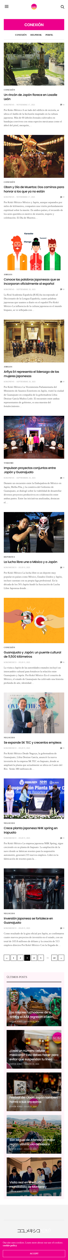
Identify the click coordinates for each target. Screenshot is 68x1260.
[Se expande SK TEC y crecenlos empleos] (34, 713)
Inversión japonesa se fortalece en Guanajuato (28, 920)
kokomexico (10, 567)
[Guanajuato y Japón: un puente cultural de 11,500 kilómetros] (34, 620)
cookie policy (10, 1245)
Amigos (8, 275)
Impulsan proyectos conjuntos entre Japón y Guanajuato (30, 470)
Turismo (9, 463)
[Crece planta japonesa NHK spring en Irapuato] (34, 798)
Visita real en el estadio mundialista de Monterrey (28, 1184)
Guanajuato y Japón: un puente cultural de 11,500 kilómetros (32, 654)
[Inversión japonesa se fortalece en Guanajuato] (34, 888)
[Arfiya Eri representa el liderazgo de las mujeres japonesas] (34, 341)
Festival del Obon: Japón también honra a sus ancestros (33, 1099)
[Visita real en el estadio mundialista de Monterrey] (34, 1176)
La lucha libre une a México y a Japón (30, 562)
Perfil (49, 35)
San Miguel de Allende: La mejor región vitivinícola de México (32, 1142)
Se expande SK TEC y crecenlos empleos (32, 742)
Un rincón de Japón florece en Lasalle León (30, 97)
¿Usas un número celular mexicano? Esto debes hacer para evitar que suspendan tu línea (33, 1054)
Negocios (9, 738)
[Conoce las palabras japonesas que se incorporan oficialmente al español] (34, 248)
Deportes (9, 557)
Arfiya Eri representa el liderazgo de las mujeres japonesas (31, 374)
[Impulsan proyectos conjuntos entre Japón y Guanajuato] (34, 437)
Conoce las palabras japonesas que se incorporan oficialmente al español (32, 281)
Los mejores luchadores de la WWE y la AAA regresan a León (31, 1014)
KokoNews (9, 105)
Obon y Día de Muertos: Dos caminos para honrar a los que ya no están (34, 189)
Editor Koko (15, 1021)
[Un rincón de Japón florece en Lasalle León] (34, 64)
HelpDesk (36, 35)
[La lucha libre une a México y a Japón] (34, 532)
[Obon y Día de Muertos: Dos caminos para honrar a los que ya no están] (34, 156)
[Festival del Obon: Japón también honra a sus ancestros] (34, 1091)
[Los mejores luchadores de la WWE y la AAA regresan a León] (34, 1006)
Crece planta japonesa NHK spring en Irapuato (31, 830)
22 (54, 958)
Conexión (21, 35)
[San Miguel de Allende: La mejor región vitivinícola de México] (34, 1134)
